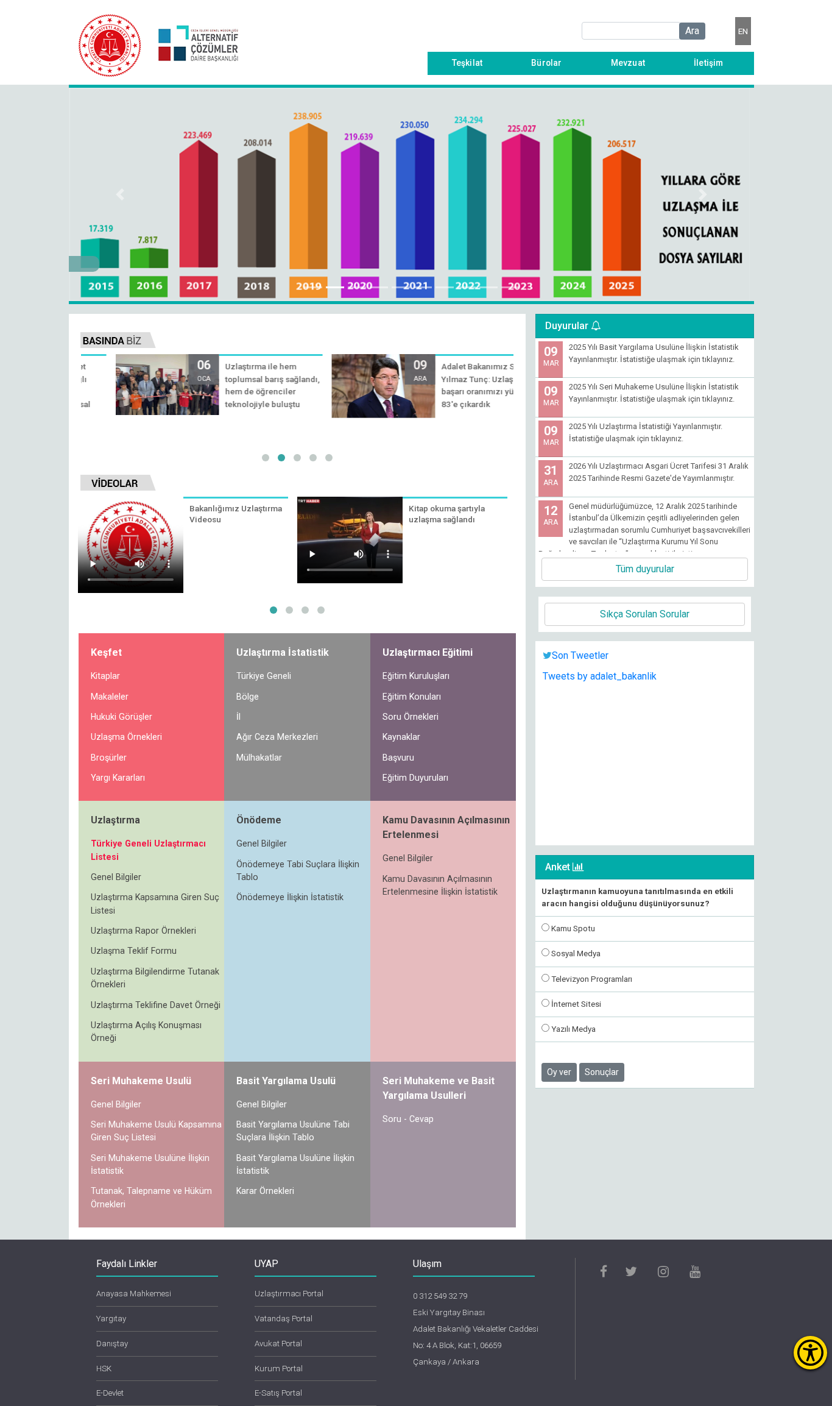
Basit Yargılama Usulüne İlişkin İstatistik (295, 1164)
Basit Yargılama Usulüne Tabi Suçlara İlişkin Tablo (293, 1131)
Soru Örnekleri (411, 717)
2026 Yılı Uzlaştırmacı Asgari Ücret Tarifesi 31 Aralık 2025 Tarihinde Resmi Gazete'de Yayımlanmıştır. (659, 472)
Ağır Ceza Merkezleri (277, 737)
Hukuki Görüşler (121, 717)
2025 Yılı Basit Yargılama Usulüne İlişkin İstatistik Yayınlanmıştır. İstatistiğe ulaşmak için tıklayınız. (654, 353)
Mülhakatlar (259, 757)
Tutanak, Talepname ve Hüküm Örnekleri (151, 1197)
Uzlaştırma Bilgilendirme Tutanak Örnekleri (155, 978)
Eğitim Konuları (412, 696)
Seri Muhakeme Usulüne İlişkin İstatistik (150, 1164)
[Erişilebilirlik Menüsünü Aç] (810, 1352)
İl (238, 717)
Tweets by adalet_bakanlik (600, 676)
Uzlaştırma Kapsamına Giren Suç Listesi (155, 903)
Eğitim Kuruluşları (416, 676)
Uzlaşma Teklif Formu (134, 951)
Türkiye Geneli (263, 676)
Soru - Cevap (408, 1119)
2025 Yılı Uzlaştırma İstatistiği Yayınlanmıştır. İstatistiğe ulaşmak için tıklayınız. (645, 432)
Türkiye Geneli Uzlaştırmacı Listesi (148, 850)
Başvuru (398, 757)
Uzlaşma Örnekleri (126, 737)
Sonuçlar (602, 1072)
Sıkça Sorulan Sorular (644, 614)
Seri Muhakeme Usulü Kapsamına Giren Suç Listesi (156, 1131)
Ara (692, 31)
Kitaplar (105, 676)
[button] (120, 194)
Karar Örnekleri (265, 1191)
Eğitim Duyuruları (415, 778)
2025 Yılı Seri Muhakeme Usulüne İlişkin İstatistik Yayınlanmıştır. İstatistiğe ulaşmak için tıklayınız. (654, 392)
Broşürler (109, 757)
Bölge (247, 696)
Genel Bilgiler (116, 877)
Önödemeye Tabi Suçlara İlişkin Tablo (297, 870)
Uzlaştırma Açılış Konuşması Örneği (146, 1031)
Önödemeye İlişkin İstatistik (290, 897)
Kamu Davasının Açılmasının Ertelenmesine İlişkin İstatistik (440, 885)
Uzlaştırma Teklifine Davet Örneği (155, 1005)
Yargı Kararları (118, 778)
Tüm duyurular (645, 569)
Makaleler (110, 696)
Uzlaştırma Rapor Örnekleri (143, 931)
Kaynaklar (401, 737)
